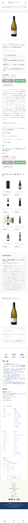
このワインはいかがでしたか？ (9, 50)
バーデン (4, 448)
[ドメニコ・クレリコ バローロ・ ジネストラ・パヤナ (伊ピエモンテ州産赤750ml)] (8, 202)
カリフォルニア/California (16, 139)
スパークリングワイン (7, 414)
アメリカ (18, 11)
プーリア (4, 442)
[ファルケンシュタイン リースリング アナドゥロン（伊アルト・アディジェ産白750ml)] (20, 219)
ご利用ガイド (14, 485)
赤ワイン (4, 410)
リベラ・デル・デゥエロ (18, 435)
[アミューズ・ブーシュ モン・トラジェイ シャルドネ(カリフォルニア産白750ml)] (8, 236)
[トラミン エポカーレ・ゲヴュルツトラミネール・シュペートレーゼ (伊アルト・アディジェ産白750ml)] (20, 202)
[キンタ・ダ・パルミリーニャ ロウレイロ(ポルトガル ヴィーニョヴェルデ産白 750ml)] (8, 219)
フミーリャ (16, 446)
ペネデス (15, 436)
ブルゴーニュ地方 (17, 414)
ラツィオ (4, 436)
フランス (15, 410)
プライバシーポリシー (14, 492)
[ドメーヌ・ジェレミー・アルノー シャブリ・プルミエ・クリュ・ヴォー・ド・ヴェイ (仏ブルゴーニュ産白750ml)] (20, 184)
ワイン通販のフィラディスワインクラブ (8, 11)
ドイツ (4, 446)
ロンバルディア (5, 438)
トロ (15, 444)
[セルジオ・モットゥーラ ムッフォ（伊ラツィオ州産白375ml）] (20, 236)
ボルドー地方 (16, 412)
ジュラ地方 (16, 427)
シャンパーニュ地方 (17, 416)
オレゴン (15, 450)
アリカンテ (16, 442)
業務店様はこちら (14, 496)
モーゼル (4, 450)
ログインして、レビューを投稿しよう (14, 341)
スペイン (15, 431)
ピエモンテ (5, 435)
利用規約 (14, 486)
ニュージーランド (17, 453)
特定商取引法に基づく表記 (14, 488)
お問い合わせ (14, 483)
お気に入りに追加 (20, 80)
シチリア (4, 444)
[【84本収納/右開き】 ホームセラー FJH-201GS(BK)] (8, 184)
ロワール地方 (16, 418)
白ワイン (4, 412)
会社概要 (14, 490)
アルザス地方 (16, 425)
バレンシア (16, 440)
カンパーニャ (5, 440)
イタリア (4, 431)
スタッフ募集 (14, 494)
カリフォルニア (23, 11)
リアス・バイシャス (17, 438)
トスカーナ (5, 433)
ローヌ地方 (16, 420)
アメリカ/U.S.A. (6, 139)
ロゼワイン (5, 416)
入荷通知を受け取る (8, 85)
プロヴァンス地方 (17, 423)
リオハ (15, 433)
